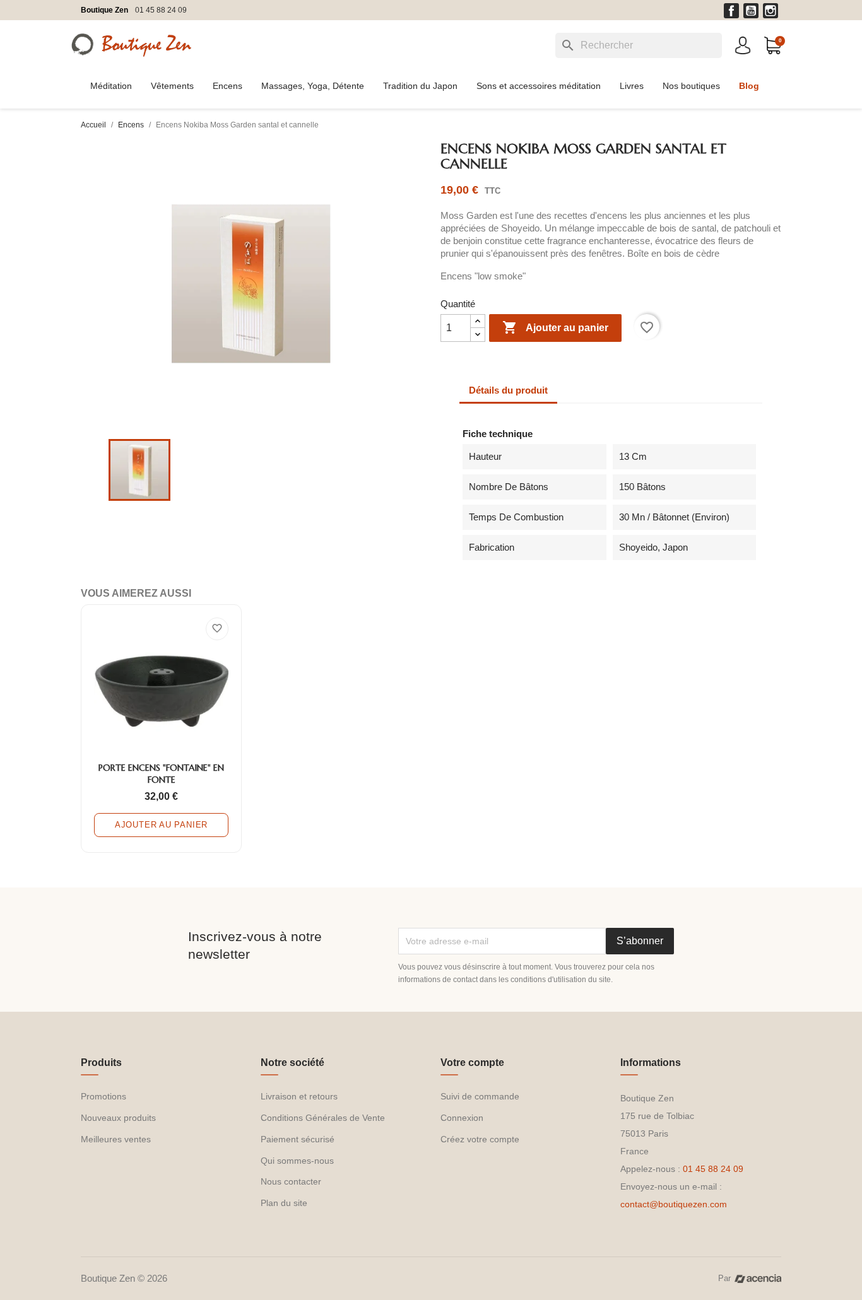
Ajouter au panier (555, 327)
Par (724, 1278)
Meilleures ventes (116, 1139)
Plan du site (284, 1203)
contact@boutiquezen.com (673, 1204)
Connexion (461, 1118)
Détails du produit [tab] (508, 390)
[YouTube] (751, 10)
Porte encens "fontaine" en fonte (161, 774)
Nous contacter (291, 1181)
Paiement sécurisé (297, 1139)
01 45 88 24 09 (161, 10)
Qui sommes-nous (297, 1161)
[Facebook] (731, 10)
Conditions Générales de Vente (323, 1118)
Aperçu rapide (161, 744)
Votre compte (472, 1062)
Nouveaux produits (118, 1118)
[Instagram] (770, 10)
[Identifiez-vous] (743, 44)
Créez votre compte (479, 1139)
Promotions (103, 1096)
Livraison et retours (299, 1096)
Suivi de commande (479, 1096)
